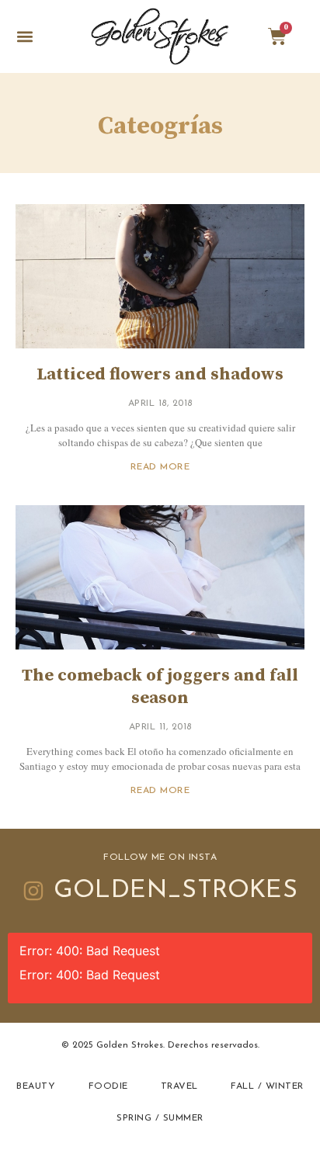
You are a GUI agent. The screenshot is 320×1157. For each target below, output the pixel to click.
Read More (160, 467)
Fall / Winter (267, 1086)
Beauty (35, 1086)
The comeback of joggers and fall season (160, 686)
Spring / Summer (160, 1118)
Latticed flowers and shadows (160, 374)
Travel (179, 1086)
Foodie (108, 1086)
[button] (24, 37)
